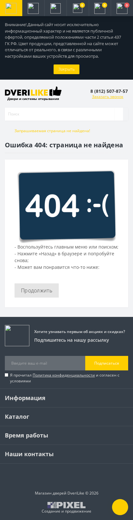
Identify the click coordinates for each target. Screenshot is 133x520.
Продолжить (36, 290)
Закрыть (66, 69)
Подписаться (106, 363)
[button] (55, 8)
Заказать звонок (107, 96)
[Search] (119, 114)
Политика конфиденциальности (64, 375)
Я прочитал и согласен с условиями (64, 378)
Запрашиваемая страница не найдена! (52, 130)
